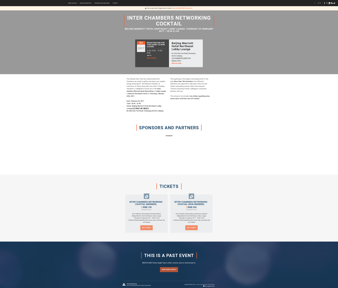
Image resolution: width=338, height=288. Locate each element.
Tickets (115, 3)
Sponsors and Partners (102, 3)
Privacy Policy (211, 284)
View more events (169, 269)
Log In (319, 3)
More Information (85, 3)
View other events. (182, 8)
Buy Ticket (146, 228)
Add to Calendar (152, 58)
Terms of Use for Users (202, 284)
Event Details (72, 3)
